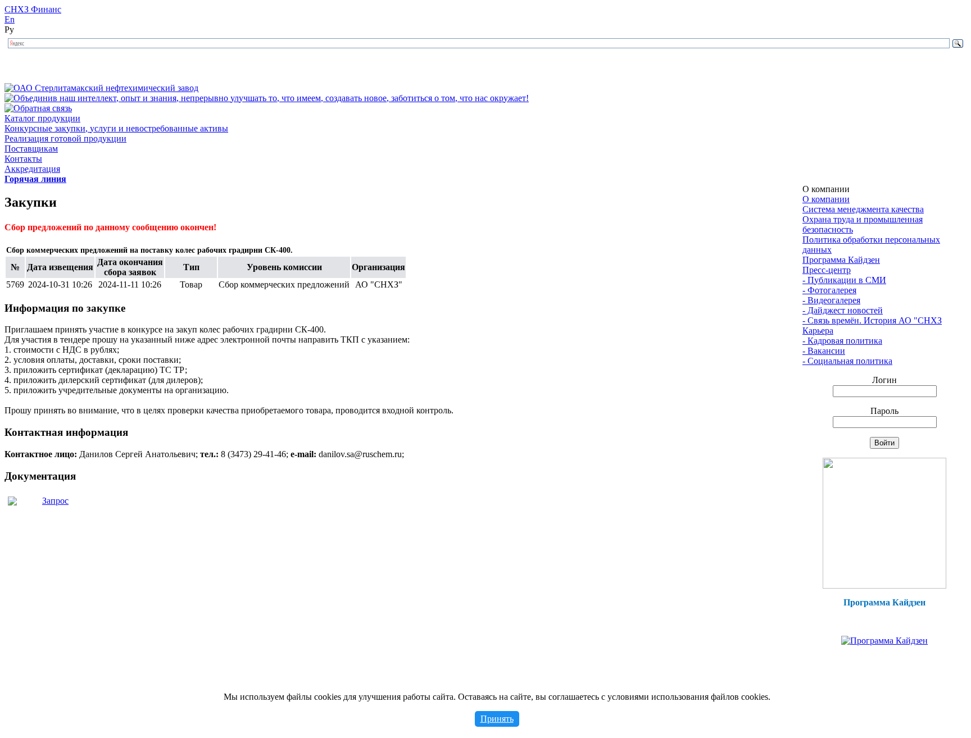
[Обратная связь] (38, 108)
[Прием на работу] (884, 585)
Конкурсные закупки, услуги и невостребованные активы (116, 128)
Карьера (817, 330)
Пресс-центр (826, 270)
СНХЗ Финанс (32, 9)
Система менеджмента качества (863, 209)
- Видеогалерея (831, 300)
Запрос (55, 500)
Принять (497, 718)
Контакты (23, 158)
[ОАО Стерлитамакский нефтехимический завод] (101, 88)
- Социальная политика (847, 361)
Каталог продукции (42, 118)
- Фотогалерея (829, 290)
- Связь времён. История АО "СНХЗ (872, 320)
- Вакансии (823, 351)
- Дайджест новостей (842, 310)
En (9, 19)
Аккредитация (32, 169)
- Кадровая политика (842, 340)
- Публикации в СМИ (844, 280)
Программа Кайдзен (841, 260)
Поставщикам (31, 148)
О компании (826, 199)
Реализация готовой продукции (65, 138)
